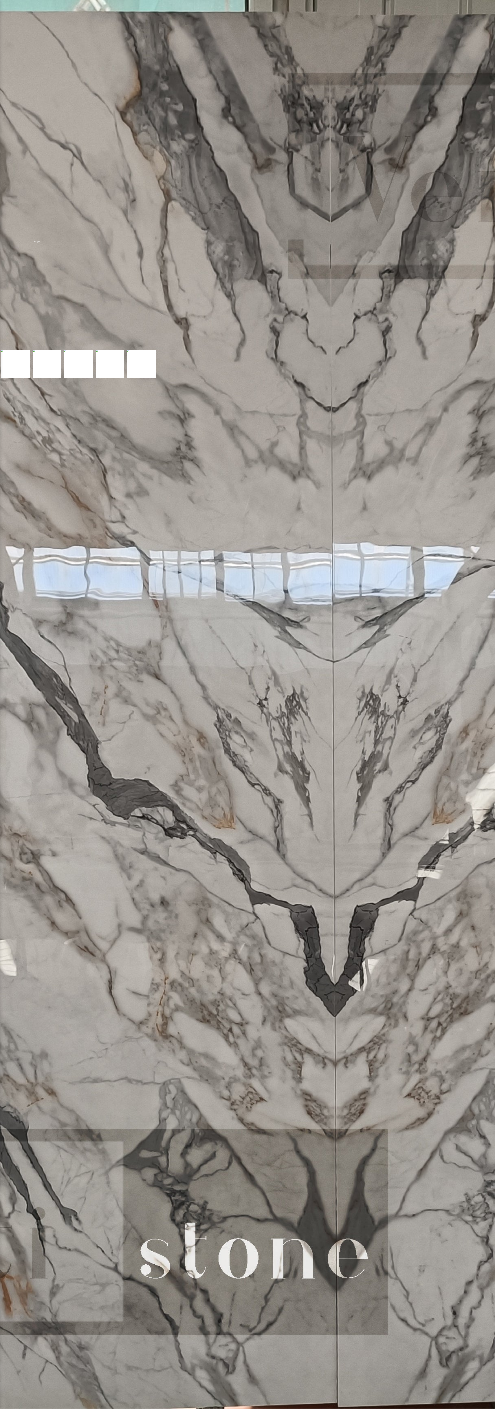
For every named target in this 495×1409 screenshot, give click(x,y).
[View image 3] (6, 206)
